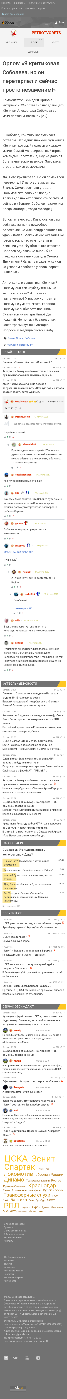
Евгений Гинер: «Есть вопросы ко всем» (27, 986)
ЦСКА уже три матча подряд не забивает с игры (32, 923)
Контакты (8, 1241)
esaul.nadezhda (23, 475)
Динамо (14, 1179)
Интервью (9, 1260)
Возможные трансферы (26, 1190)
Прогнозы (9, 1274)
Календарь (9, 1267)
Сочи (31, 1200)
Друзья (35, 50)
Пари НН (26, 1207)
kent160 (19, 643)
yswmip (17, 1030)
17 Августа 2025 (41, 417)
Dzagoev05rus (22, 417)
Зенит (11, 338)
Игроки (42, 8)
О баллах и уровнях (14, 1234)
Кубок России (53, 1190)
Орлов (20, 338)
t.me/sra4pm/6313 (23, 608)
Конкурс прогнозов (11, 8)
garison (19, 523)
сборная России (49, 1174)
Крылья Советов (14, 1186)
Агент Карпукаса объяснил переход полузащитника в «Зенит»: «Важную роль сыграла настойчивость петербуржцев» (33, 388)
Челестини (36, 1211)
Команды (30, 8)
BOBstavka (19, 1141)
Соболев (30, 338)
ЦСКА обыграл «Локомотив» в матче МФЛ (28, 741)
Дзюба (6, 1200)
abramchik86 (29, 444)
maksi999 (20, 546)
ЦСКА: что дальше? (15, 936)
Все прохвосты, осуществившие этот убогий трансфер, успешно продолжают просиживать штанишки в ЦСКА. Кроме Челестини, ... (32, 1069)
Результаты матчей (14, 1270)
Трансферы (19, 2)
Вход (61, 22)
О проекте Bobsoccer (14, 1224)
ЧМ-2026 (10, 1211)
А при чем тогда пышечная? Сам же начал (25, 1145)
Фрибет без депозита (12, 14)
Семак (7, 1190)
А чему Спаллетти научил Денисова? (22, 1092)
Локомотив (18, 1173)
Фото (58, 41)
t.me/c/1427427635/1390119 (19, 552)
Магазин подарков (13, 1277)
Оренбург (40, 1200)
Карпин (45, 1180)
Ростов (56, 1180)
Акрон (36, 1207)
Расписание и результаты (41, 2)
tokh (17, 620)
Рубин (41, 1169)
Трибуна (8, 1264)
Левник (27, 572)
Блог (37, 41)
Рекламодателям (13, 1237)
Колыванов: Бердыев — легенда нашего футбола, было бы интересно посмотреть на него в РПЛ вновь (33, 719)
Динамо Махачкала (52, 1207)
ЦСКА (16, 1158)
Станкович (22, 1212)
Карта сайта (10, 1281)
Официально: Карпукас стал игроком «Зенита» (31, 1081)
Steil (16, 1110)
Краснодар (42, 1185)
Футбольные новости (15, 1257)
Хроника (12, 42)
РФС (47, 1169)
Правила (6, 2)
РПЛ (11, 1205)
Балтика (18, 1199)
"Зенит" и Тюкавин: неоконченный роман (27, 950)
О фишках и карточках (15, 1230)
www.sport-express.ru (18, 344)
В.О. (17, 493)
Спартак (19, 1167)
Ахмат (51, 1200)
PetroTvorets (21, 401)
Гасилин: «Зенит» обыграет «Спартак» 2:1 (28, 362)
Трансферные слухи (27, 1195)
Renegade (19, 1087)
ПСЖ (55, 1195)
